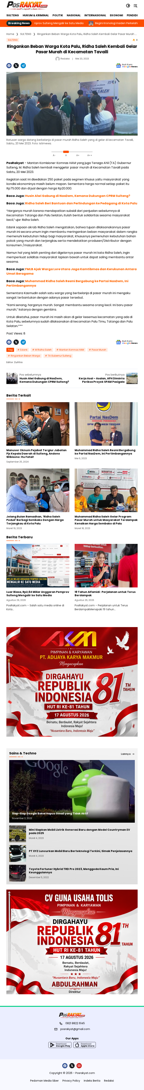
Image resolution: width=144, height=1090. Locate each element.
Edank (23, 349)
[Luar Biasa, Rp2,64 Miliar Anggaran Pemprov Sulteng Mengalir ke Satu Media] (37, 565)
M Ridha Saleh (43, 349)
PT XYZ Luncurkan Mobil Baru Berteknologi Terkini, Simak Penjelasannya (81, 851)
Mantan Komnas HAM (71, 349)
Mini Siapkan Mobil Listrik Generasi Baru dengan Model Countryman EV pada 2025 (79, 831)
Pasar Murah (99, 349)
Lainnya (125, 754)
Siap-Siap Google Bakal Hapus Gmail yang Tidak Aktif (50, 813)
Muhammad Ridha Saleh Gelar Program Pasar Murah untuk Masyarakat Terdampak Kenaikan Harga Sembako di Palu (106, 520)
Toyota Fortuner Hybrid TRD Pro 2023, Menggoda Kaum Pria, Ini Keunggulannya (74, 870)
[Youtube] (79, 1065)
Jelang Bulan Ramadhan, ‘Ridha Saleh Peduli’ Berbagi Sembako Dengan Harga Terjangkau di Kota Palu (35, 520)
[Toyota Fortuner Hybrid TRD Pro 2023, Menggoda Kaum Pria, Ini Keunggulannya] (17, 873)
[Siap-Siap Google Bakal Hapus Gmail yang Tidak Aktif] (72, 791)
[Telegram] (23, 65)
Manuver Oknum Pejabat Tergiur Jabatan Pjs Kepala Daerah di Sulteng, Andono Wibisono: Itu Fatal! (36, 454)
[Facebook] (9, 65)
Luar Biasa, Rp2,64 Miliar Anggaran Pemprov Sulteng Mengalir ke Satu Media (37, 593)
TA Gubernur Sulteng (59, 355)
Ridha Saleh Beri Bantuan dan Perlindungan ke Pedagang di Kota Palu (81, 203)
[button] (128, 5)
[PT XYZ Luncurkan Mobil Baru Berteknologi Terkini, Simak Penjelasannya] (17, 853)
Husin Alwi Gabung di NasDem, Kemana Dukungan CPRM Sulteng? (77, 196)
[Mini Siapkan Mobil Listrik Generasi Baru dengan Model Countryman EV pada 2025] (17, 833)
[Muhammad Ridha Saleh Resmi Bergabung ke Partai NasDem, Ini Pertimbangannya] (106, 424)
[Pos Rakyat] (27, 5)
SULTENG (13, 40)
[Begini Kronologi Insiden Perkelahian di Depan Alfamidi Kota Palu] (64, 23)
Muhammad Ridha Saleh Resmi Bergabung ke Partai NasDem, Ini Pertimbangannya (105, 452)
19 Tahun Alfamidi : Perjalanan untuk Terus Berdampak (105, 593)
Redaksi (65, 58)
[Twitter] (16, 65)
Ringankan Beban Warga (25, 355)
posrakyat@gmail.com (75, 1029)
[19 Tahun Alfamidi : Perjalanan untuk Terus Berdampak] (106, 565)
